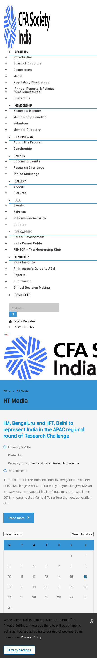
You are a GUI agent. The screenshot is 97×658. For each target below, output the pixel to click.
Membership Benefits (30, 117)
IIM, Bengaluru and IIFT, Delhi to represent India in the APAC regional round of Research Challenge (43, 429)
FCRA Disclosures (27, 92)
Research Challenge (29, 167)
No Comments (18, 470)
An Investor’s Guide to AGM (34, 268)
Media (18, 76)
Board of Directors (28, 63)
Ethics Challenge (26, 174)
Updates (20, 224)
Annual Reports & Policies (35, 88)
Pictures (20, 193)
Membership (23, 105)
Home (7, 390)
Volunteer (21, 123)
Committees (23, 69)
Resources (22, 295)
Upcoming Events (27, 161)
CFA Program (24, 137)
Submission (23, 281)
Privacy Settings (19, 650)
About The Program (28, 142)
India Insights (24, 262)
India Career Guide (28, 243)
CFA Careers (23, 232)
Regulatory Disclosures (31, 82)
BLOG (18, 200)
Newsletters (24, 327)
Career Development (29, 237)
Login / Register (23, 321)
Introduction (23, 57)
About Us (21, 52)
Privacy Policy (31, 637)
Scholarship (23, 148)
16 (85, 576)
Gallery (20, 181)
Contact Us (22, 98)
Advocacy (22, 257)
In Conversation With (30, 218)
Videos (19, 186)
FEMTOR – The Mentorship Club (37, 249)
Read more (17, 518)
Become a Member (27, 110)
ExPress (20, 211)
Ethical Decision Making (32, 287)
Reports (20, 275)
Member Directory (27, 129)
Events (20, 156)
